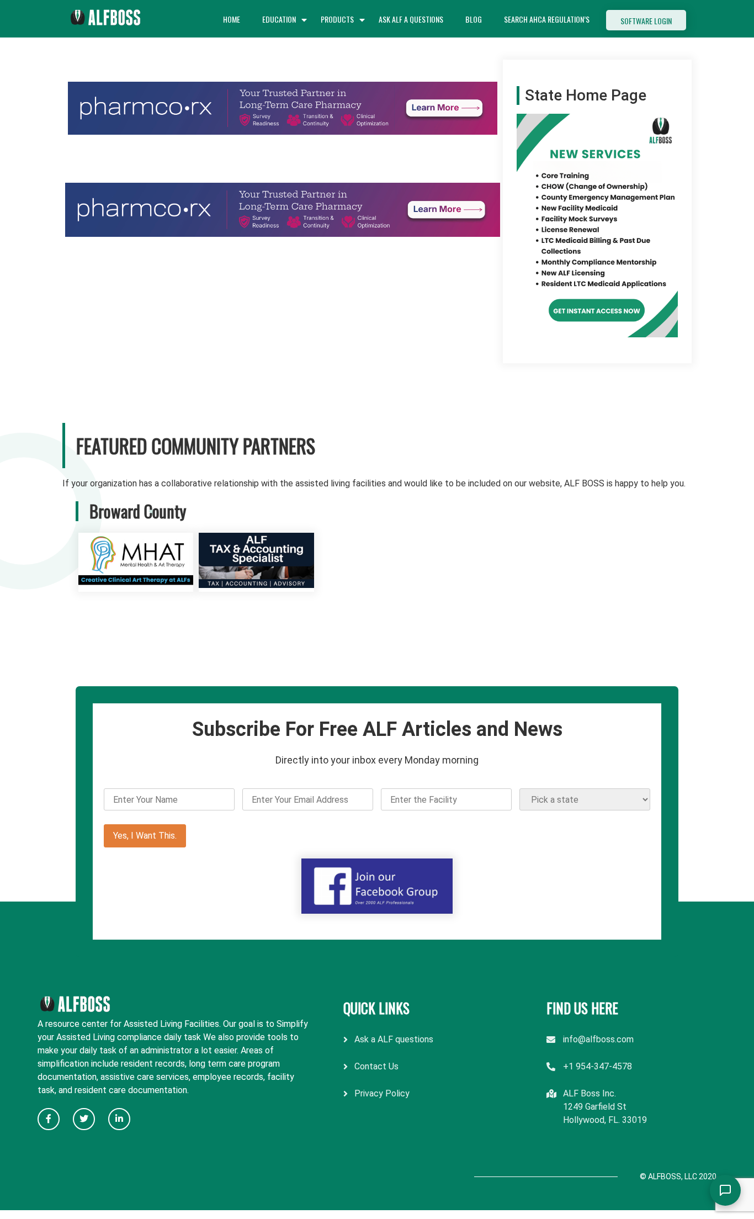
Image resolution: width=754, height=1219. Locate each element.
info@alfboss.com (598, 1039)
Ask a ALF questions (393, 1039)
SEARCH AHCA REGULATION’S (547, 19)
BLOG (473, 19)
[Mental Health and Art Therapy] (136, 585)
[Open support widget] (725, 1190)
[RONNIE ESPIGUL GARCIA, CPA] (256, 585)
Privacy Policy (382, 1093)
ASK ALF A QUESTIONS (411, 19)
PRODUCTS (337, 19)
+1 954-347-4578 (597, 1066)
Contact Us (376, 1066)
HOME (231, 19)
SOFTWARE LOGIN (646, 20)
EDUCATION (279, 19)
